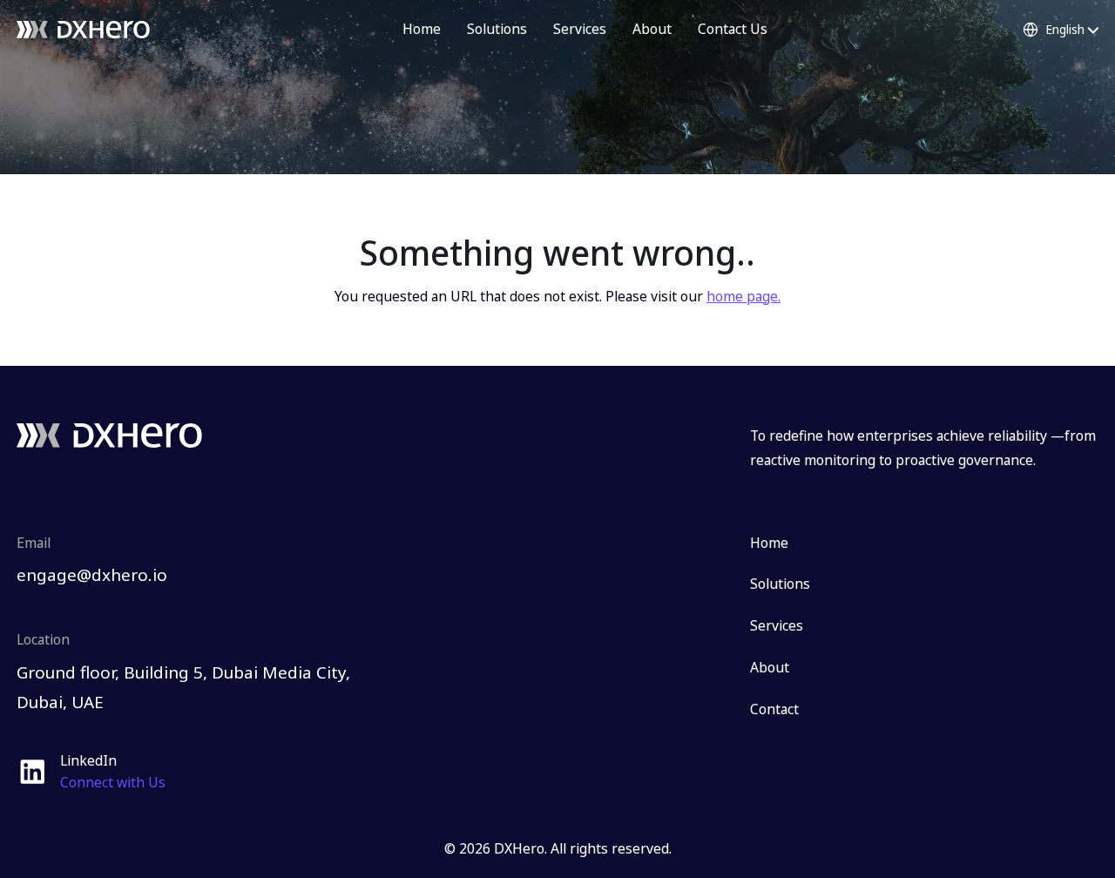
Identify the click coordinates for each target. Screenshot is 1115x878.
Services (579, 28)
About (652, 28)
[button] (1060, 29)
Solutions (497, 28)
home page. (743, 296)
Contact (774, 709)
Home (421, 28)
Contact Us (732, 28)
